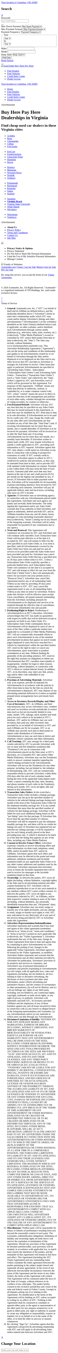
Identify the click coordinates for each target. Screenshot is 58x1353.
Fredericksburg (14, 154)
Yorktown (12, 217)
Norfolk (11, 175)
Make (4, 48)
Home (10, 89)
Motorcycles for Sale (46, 267)
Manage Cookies (15, 259)
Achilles (11, 136)
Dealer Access (14, 79)
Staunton (11, 199)
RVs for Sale (7, 269)
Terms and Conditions (17, 232)
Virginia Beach (14, 201)
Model (4, 51)
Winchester (12, 214)
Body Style (6, 54)
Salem (10, 191)
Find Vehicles (13, 73)
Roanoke (11, 188)
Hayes (10, 162)
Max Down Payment (11, 26)
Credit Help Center (16, 76)
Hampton (11, 159)
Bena (9, 138)
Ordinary (11, 178)
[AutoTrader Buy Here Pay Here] (17, 66)
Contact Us (12, 235)
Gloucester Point (15, 157)
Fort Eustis (12, 146)
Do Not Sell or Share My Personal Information (29, 253)
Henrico (11, 167)
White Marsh (13, 207)
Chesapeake (12, 141)
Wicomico (12, 209)
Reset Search (7, 60)
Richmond (12, 185)
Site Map (11, 238)
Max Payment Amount (11, 29)
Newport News (14, 172)
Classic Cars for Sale (26, 267)
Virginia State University (18, 204)
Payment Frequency (10, 32)
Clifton (10, 144)
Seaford (10, 193)
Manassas (11, 170)
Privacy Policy (14, 230)
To (5, 41)
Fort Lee (11, 151)
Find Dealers (13, 71)
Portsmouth (12, 183)
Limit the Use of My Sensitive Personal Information (31, 256)
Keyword (5, 18)
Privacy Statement (15, 251)
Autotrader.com (8, 267)
